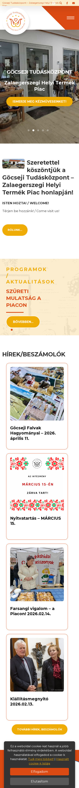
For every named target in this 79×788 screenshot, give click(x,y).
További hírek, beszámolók (39, 729)
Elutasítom (39, 781)
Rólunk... (15, 230)
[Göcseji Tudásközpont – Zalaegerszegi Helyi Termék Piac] (15, 17)
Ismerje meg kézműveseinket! (39, 101)
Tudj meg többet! (41, 759)
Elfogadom (39, 771)
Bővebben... (23, 322)
